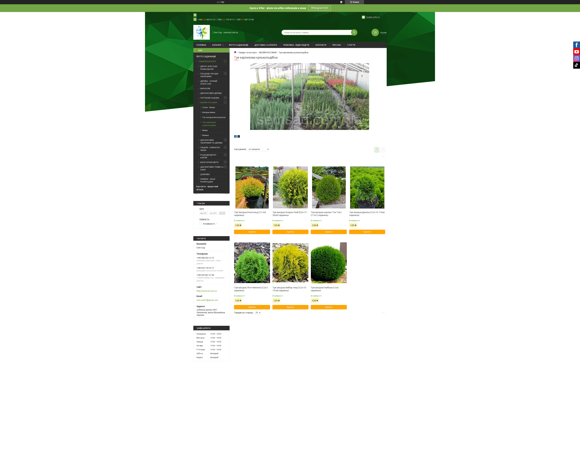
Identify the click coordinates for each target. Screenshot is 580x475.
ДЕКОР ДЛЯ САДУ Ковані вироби (209, 67)
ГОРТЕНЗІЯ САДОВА (209, 98)
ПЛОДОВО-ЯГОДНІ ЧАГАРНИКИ (209, 75)
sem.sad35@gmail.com (207, 300)
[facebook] (235, 137)
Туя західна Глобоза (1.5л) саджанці (324, 289)
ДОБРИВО (205, 174)
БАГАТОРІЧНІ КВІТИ (209, 162)
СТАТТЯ (351, 45)
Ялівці (205, 130)
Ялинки (205, 135)
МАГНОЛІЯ (205, 88)
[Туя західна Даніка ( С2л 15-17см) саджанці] (367, 187)
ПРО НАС (336, 45)
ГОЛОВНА (201, 45)
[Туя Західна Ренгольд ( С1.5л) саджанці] (252, 187)
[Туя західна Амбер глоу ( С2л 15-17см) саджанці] (290, 263)
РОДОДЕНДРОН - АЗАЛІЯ (208, 156)
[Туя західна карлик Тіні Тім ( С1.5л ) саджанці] (329, 187)
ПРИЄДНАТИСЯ (319, 8)
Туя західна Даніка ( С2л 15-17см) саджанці (367, 213)
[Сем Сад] (201, 32)
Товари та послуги (247, 52)
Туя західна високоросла (214, 117)
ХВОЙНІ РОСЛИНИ (208, 102)
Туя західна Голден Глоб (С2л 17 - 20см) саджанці (290, 213)
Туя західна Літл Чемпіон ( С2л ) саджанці (251, 289)
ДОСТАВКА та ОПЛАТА (266, 45)
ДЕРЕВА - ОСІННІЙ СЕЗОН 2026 (208, 82)
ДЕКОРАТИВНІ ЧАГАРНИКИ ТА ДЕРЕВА (211, 141)
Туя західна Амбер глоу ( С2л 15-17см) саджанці (289, 289)
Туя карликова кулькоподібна (209, 123)
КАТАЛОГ (216, 45)
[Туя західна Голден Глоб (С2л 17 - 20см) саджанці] (290, 187)
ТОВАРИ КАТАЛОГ (207, 61)
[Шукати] (354, 32)
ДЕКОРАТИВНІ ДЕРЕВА (211, 93)
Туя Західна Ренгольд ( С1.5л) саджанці (250, 213)
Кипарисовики (208, 112)
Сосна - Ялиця (208, 107)
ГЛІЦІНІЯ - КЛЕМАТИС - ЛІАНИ (210, 148)
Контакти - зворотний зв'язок (207, 188)
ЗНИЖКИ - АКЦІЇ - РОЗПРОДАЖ (208, 180)
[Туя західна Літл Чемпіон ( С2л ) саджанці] (252, 263)
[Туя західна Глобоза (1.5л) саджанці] (329, 263)
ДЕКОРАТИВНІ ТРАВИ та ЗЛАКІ (211, 168)
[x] (238, 137)
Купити (252, 232)
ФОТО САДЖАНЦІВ (238, 45)
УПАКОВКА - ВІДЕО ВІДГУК (296, 45)
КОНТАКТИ (321, 45)
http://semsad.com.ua (207, 291)
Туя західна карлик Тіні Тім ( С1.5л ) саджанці (326, 213)
